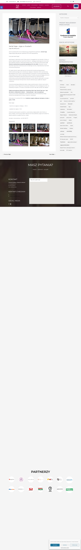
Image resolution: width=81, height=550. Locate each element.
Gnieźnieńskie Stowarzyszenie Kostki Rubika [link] (67, 95)
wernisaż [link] (62, 134)
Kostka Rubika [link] (63, 106)
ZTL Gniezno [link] (69, 150)
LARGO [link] (28, 5)
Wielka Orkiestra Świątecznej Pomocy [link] (68, 136)
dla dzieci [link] (73, 84)
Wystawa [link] (62, 142)
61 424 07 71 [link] (12, 194)
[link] (1, 7)
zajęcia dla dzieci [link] (64, 145)
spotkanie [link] (69, 122)
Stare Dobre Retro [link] (64, 125)
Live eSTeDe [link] (33, 7)
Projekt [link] (75, 117)
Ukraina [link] (71, 128)
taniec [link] (71, 125)
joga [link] (10, 48)
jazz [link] (61, 101)
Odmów (65, 545)
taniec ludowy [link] (63, 128)
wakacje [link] (62, 131)
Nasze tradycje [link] (63, 114)
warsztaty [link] (69, 131)
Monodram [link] (69, 109)
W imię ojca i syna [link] (64, 139)
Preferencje (74, 545)
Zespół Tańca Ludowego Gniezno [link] (67, 147)
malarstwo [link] (62, 109)
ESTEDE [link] (24, 5)
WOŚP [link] (71, 139)
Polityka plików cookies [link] (65, 547)
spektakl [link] (62, 122)
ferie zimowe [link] (62, 87)
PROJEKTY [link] (41, 5)
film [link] (71, 92)
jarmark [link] (72, 98)
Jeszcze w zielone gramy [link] (69, 101)
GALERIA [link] (47, 5)
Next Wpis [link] (52, 154)
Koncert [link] (70, 104)
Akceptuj (55, 545)
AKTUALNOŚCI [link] (34, 5)
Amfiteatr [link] (62, 84)
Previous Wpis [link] (7, 154)
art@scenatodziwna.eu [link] (14, 196)
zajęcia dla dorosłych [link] (72, 142)
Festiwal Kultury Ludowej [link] (65, 89)
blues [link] (67, 84)
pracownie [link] (68, 117)
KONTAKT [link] (39, 7)
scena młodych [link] (63, 120)
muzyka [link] (62, 112)
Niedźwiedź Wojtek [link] (73, 114)
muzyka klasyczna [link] (71, 112)
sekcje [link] (70, 120)
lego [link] (70, 106)
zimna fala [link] (62, 150)
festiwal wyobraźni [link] (64, 92)
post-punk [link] (62, 117)
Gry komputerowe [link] (64, 98)
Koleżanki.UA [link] (63, 104)
